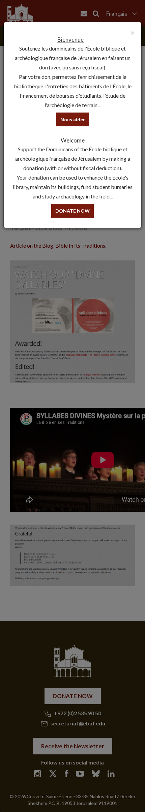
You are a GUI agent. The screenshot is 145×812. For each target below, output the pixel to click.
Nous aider (72, 119)
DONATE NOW (72, 211)
